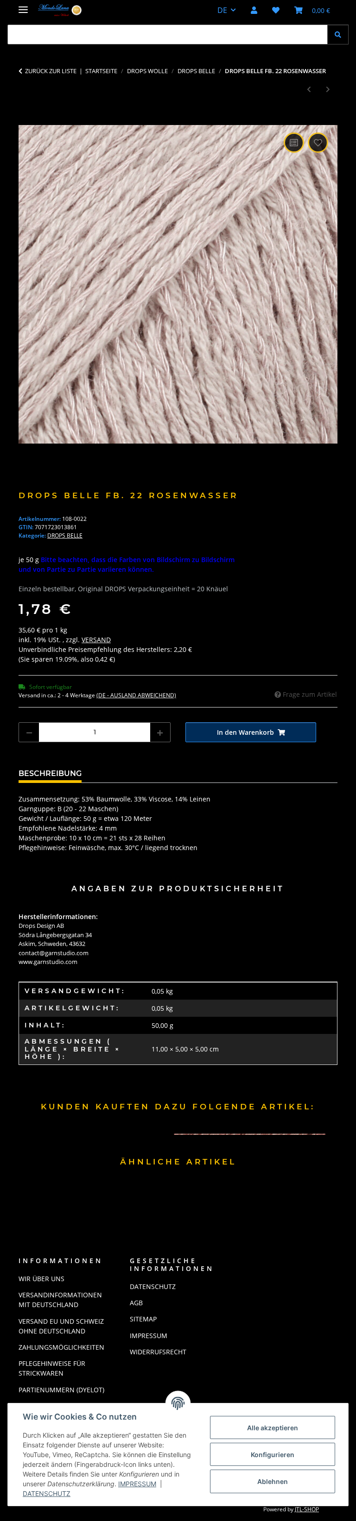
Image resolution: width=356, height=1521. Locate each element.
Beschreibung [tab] (50, 773)
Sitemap (143, 1318)
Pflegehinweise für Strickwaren (52, 1368)
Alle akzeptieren (272, 1428)
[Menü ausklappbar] (23, 6)
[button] (254, 10)
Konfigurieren (272, 1454)
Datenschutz (46, 1493)
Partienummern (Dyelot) (61, 1389)
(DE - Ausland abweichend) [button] (136, 695)
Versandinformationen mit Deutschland (60, 1299)
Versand (96, 639)
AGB (136, 1302)
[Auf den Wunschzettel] (318, 142)
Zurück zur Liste (50, 71)
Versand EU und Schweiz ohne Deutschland (61, 1326)
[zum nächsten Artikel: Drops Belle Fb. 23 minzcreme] (327, 89)
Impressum (137, 1484)
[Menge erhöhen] (160, 732)
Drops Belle (65, 535)
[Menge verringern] (29, 732)
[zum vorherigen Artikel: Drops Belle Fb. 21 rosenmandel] (308, 89)
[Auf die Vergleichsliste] (294, 142)
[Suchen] (338, 34)
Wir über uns (41, 1278)
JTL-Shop (307, 1509)
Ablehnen (272, 1481)
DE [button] (222, 10)
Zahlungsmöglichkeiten (61, 1347)
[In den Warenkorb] (26, 120)
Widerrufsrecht (158, 1351)
